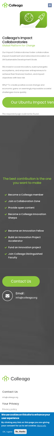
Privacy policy (9, 409)
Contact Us (21, 281)
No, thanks (20, 431)
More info (41, 425)
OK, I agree (7, 431)
